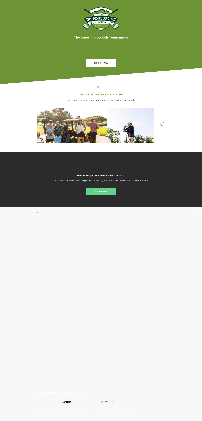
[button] (40, 124)
